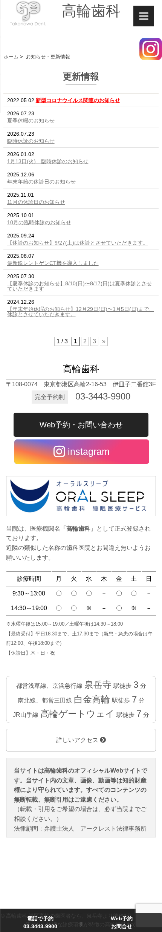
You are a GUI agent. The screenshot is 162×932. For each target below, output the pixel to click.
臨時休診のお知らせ (31, 141)
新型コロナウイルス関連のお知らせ (78, 100)
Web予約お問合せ (122, 922)
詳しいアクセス (78, 740)
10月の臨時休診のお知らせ (39, 222)
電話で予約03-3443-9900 (40, 922)
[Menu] (143, 16)
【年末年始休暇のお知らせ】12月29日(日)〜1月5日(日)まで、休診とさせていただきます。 (80, 311)
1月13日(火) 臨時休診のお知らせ (48, 161)
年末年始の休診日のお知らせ (41, 182)
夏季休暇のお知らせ (31, 121)
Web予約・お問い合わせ (81, 425)
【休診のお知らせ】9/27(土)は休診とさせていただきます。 (77, 243)
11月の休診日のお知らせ (36, 202)
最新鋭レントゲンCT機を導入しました (53, 263)
